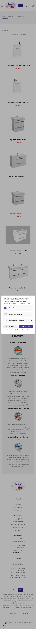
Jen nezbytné (10, 326)
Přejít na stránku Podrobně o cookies (18, 330)
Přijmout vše (26, 326)
